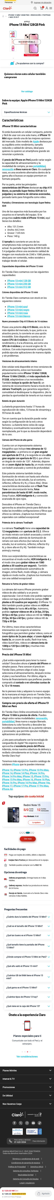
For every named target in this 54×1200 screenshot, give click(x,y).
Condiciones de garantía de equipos (25, 1163)
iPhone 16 (28, 779)
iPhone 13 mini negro (18, 309)
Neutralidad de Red (25, 1175)
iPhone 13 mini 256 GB (19, 283)
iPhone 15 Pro (41, 776)
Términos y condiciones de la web (25, 1159)
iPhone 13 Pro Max (38, 770)
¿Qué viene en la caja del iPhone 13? (23, 1006)
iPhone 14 (7, 773)
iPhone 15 (28, 776)
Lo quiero (36, 822)
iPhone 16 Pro (9, 782)
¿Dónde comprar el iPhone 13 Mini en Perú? (26, 957)
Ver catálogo (27, 91)
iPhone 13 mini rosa (17, 313)
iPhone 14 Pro (37, 773)
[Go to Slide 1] (13, 34)
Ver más (28, 839)
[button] (42, 2)
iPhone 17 (7, 785)
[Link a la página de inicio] (3, 16)
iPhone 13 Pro (21, 770)
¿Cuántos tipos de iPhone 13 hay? (22, 997)
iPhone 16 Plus (41, 779)
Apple (36, 141)
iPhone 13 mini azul (17, 306)
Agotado (46, 1193)
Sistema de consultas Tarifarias (25, 1171)
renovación (8, 169)
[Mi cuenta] (46, 8)
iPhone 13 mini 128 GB (19, 280)
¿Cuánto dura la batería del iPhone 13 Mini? (26, 917)
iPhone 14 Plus (21, 773)
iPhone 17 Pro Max (38, 785)
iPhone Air (7, 789)
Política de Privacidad (17, 1167)
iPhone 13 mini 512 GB (19, 287)
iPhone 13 (7, 770)
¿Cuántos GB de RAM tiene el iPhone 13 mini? (24, 977)
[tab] (20, 832)
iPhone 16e (44, 782)
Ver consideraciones (27, 1056)
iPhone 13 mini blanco (18, 316)
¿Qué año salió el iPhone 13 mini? (22, 966)
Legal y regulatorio (27, 1183)
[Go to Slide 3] (13, 48)
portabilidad (39, 166)
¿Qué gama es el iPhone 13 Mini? (21, 987)
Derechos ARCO (36, 1167)
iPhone (15, 764)
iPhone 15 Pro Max (12, 779)
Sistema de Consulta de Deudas (26, 1179)
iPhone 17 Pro (21, 785)
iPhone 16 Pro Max (27, 782)
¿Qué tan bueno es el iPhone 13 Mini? (23, 935)
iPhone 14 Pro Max (12, 776)
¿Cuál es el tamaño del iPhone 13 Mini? (24, 926)
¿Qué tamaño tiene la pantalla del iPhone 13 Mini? (25, 946)
